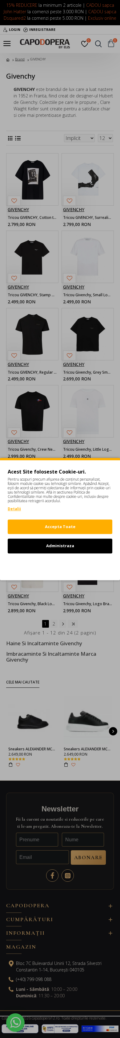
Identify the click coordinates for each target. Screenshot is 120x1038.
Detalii (14, 508)
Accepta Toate (60, 526)
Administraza (60, 545)
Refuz (60, 565)
